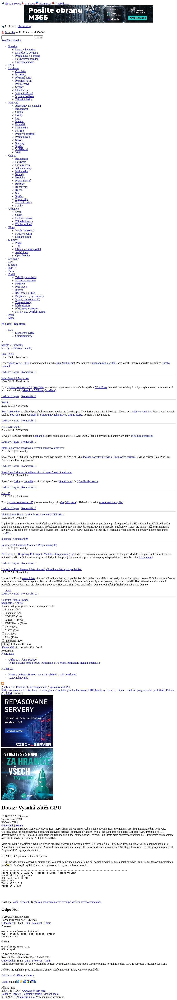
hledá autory (24, 26)
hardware (81, 690)
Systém (19, 146)
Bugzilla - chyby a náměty (29, 296)
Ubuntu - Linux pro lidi (28, 249)
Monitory (100, 690)
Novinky (20, 177)
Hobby (19, 115)
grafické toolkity (57, 690)
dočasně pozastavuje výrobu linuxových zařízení (108, 456)
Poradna (12, 46)
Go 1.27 (5, 493)
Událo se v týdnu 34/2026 (22, 659)
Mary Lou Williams (33, 390)
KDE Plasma (12, 623)
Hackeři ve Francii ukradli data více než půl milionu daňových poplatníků (41, 569)
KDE (91, 690)
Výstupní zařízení (24, 96)
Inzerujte (10, 32)
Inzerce (19, 289)
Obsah (18, 214)
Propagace (21, 286)
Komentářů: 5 (28, 563)
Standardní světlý (24, 332)
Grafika (19, 111)
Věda (18, 152)
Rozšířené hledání (11, 40)
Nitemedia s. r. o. (26, 996)
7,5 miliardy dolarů (87, 481)
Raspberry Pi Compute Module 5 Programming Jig (29, 545)
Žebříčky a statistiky (26, 277)
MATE (8, 630)
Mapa (11, 317)
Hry (17, 118)
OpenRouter (65, 481)
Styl (10, 329)
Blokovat (37, 922)
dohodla (28, 481)
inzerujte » (7, 348)
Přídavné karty (23, 77)
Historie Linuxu (23, 218)
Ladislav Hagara (10, 371)
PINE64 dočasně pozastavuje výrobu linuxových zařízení (32, 447)
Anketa (19, 602)
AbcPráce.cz (62, 3)
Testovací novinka (18, 677)
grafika (71, 690)
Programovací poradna (27, 55)
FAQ (11, 65)
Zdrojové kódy (23, 302)
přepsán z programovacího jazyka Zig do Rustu (56, 414)
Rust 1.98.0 (7, 353)
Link (27, 922)
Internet (19, 121)
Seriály (19, 205)
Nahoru (30, 975)
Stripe (17, 481)
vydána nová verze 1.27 (20, 502)
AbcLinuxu (7, 653)
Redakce (20, 283)
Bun (3, 411)
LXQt (8, 626)
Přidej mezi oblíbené (26, 308)
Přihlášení (6, 323)
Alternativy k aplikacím (28, 105)
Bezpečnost (21, 108)
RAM (9, 693)
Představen (7, 554)
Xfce (7, 637)
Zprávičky (17, 344)
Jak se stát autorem (25, 280)
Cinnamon (10, 612)
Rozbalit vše (18, 919)
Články (12, 155)
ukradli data (28, 578)
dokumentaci (146, 557)
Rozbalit (6, 919)
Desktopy (13, 258)
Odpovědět (7, 825)
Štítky (4, 690)
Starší (25, 599)
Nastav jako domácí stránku (30, 311)
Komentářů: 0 (28, 371)
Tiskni (4, 981)
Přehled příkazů (23, 224)
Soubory (20, 143)
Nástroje (19, 130)
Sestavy (19, 86)
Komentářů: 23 (29, 593)
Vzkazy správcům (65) (27, 299)
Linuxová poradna (25, 49)
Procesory (20, 74)
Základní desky (23, 99)
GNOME (10, 619)
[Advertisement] (41, 894)
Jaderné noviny (23, 168)
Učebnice (13, 208)
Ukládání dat (22, 90)
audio (22, 690)
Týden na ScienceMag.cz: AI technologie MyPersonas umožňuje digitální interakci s (54, 662)
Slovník (12, 264)
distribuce (32, 690)
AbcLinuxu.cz (12, 3)
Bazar (11, 271)
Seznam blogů (23, 236)
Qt (2, 693)
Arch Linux (21, 252)
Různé (18, 189)
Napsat (16, 599)
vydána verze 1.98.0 (18, 362)
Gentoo (43, 690)
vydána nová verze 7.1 (19, 387)
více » (8, 532)
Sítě (17, 193)
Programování (23, 136)
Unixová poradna (24, 62)
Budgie (9, 609)
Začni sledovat (21, 901)
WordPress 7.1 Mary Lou (15, 378)
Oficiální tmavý (23, 335)
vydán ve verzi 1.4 (141, 411)
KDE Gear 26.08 (10, 426)
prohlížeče (159, 690)
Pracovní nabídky (23, 348)
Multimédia (21, 127)
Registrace (19, 323)
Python (170, 690)
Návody (19, 174)
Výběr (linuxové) (24, 230)
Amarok (13, 690)
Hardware (13, 68)
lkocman (6, 538)
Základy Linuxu (24, 221)
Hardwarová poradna (26, 58)
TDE (7, 633)
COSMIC (10, 616)
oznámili (39, 435)
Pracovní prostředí (25, 133)
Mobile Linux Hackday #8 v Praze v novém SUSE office (32, 514)
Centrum (6, 599)
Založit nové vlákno (12, 975)
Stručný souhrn (23, 233)
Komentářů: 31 (10, 647)
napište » (6, 344)
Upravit (17, 693)
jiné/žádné (10, 640)
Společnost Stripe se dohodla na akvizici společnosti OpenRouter (36, 472)
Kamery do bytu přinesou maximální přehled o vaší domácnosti (42, 674)
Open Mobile (22, 255)
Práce (11, 314)
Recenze (20, 183)
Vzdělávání (21, 149)
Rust (58, 362)
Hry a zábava (22, 164)
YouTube (39, 387)
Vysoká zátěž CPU (59, 687)
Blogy (11, 227)
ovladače (131, 690)
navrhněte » (7, 602)
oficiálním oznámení (142, 435)
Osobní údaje (51, 993)
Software (13, 102)
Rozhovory (21, 186)
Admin (19, 825)
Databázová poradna (26, 52)
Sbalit (20, 922)
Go (62, 502)
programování (144, 690)
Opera (121, 690)
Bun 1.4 (5, 402)
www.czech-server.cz (33, 990)
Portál (18, 243)
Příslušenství (22, 83)
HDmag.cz (45, 3)
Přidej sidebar (22, 305)
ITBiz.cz (30, 3)
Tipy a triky (21, 199)
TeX (17, 246)
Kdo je (12, 267)
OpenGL (111, 690)
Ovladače (20, 71)
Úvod (18, 211)
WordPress (101, 387)
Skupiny (12, 239)
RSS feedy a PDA (25, 292)
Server (18, 140)
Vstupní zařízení (24, 93)
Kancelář (20, 124)
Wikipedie (68, 362)
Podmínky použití (32, 993)
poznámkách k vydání (104, 362)
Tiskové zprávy (23, 202)
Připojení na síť (23, 80)
